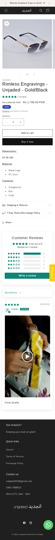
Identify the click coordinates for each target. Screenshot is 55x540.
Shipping (5, 111)
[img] (12, 304)
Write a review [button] (27, 275)
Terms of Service (15, 456)
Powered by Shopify (34, 534)
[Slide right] (34, 74)
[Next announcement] (49, 3)
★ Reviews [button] (52, 273)
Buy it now (27, 141)
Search (10, 449)
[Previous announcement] (5, 3)
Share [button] (8, 222)
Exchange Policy (14, 463)
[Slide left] (20, 74)
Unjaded (22, 534)
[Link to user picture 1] (27, 356)
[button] (6, 10)
